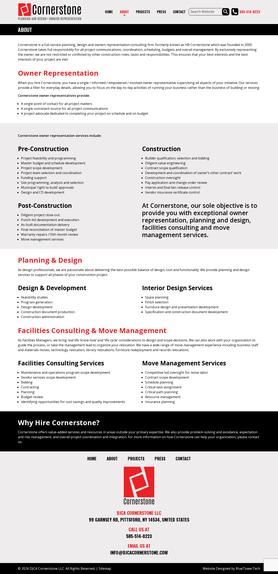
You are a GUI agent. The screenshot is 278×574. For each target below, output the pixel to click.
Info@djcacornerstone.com (139, 552)
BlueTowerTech (248, 568)
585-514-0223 (250, 11)
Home (109, 11)
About (124, 11)
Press (161, 11)
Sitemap (105, 568)
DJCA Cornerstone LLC (47, 568)
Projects (143, 11)
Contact (179, 11)
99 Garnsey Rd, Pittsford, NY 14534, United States (139, 519)
